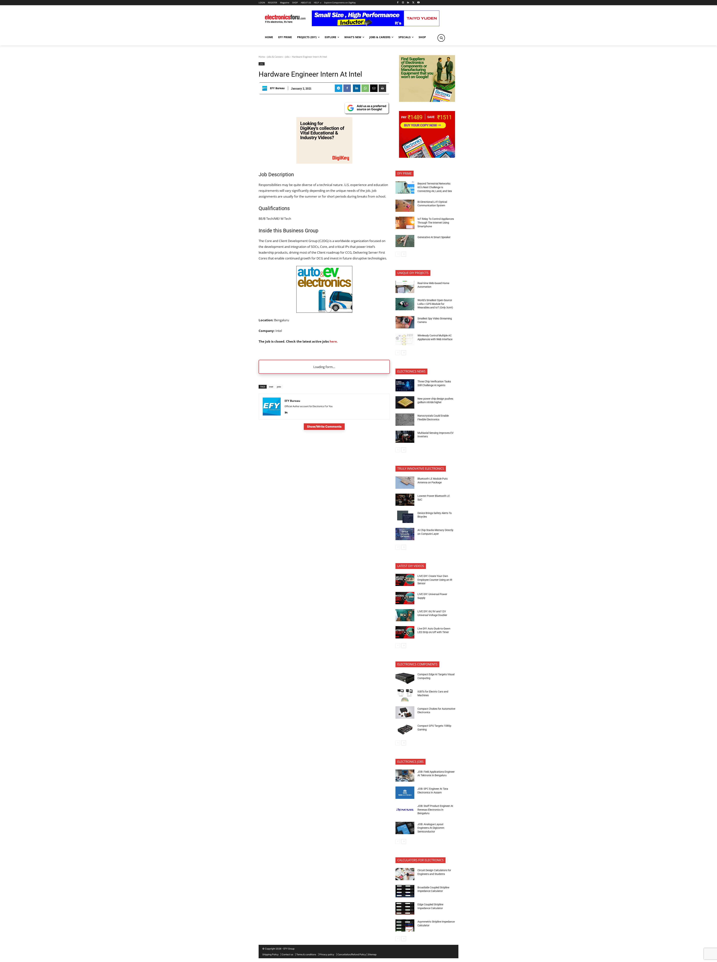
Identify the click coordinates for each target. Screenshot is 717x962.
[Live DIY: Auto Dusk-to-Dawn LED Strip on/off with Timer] (404, 632)
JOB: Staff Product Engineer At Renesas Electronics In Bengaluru (435, 809)
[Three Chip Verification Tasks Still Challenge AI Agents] (404, 385)
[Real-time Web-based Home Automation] (404, 287)
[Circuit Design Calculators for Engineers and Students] (404, 874)
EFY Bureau (277, 88)
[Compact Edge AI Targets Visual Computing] (404, 678)
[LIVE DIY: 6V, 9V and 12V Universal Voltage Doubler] (404, 615)
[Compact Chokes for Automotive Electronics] (404, 712)
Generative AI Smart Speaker (434, 237)
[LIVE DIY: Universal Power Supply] (404, 598)
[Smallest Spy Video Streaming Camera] (404, 322)
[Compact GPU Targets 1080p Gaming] (404, 730)
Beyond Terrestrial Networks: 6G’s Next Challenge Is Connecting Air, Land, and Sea (435, 187)
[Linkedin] (408, 3)
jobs (279, 386)
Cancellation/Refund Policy (351, 954)
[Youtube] (418, 3)
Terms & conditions (306, 954)
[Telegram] (338, 88)
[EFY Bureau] (265, 88)
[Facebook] (397, 3)
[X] (413, 3)
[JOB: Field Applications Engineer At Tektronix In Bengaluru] (404, 775)
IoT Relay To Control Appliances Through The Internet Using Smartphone (436, 222)
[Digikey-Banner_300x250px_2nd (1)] (324, 162)
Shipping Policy (270, 954)
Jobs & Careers (275, 56)
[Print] (382, 88)
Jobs (287, 56)
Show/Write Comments (324, 426)
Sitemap (372, 954)
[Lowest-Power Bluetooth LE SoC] (404, 500)
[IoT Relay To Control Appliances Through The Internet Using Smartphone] (404, 223)
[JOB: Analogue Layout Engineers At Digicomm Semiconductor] (404, 828)
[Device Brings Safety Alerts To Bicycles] (404, 517)
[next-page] (403, 254)
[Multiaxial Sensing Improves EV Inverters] (404, 437)
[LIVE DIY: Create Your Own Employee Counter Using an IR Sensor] (404, 580)
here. (333, 341)
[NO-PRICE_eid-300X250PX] (427, 100)
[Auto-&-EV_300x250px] (324, 311)
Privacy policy (326, 954)
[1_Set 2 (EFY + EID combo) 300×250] (427, 156)
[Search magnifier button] (441, 38)
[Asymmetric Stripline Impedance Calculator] (404, 925)
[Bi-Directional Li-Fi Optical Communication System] (404, 206)
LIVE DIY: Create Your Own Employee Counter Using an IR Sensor (435, 580)
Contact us (287, 954)
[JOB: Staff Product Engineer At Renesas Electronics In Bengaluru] (404, 810)
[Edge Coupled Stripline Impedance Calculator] (404, 908)
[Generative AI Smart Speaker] (404, 241)
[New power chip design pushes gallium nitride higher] (404, 402)
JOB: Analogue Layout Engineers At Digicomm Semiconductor (431, 828)
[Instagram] (403, 3)
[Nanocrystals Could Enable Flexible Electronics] (404, 419)
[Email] (374, 88)
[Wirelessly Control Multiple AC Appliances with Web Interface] (404, 339)
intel (271, 386)
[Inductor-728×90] (375, 25)
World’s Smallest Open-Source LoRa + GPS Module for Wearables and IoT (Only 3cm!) (435, 304)
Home (262, 56)
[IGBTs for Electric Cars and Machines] (404, 695)
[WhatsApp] (365, 88)
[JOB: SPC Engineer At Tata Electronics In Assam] (404, 792)
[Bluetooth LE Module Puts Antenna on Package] (404, 482)
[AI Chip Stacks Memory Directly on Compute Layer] (404, 534)
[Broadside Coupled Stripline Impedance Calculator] (404, 891)
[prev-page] (397, 254)
